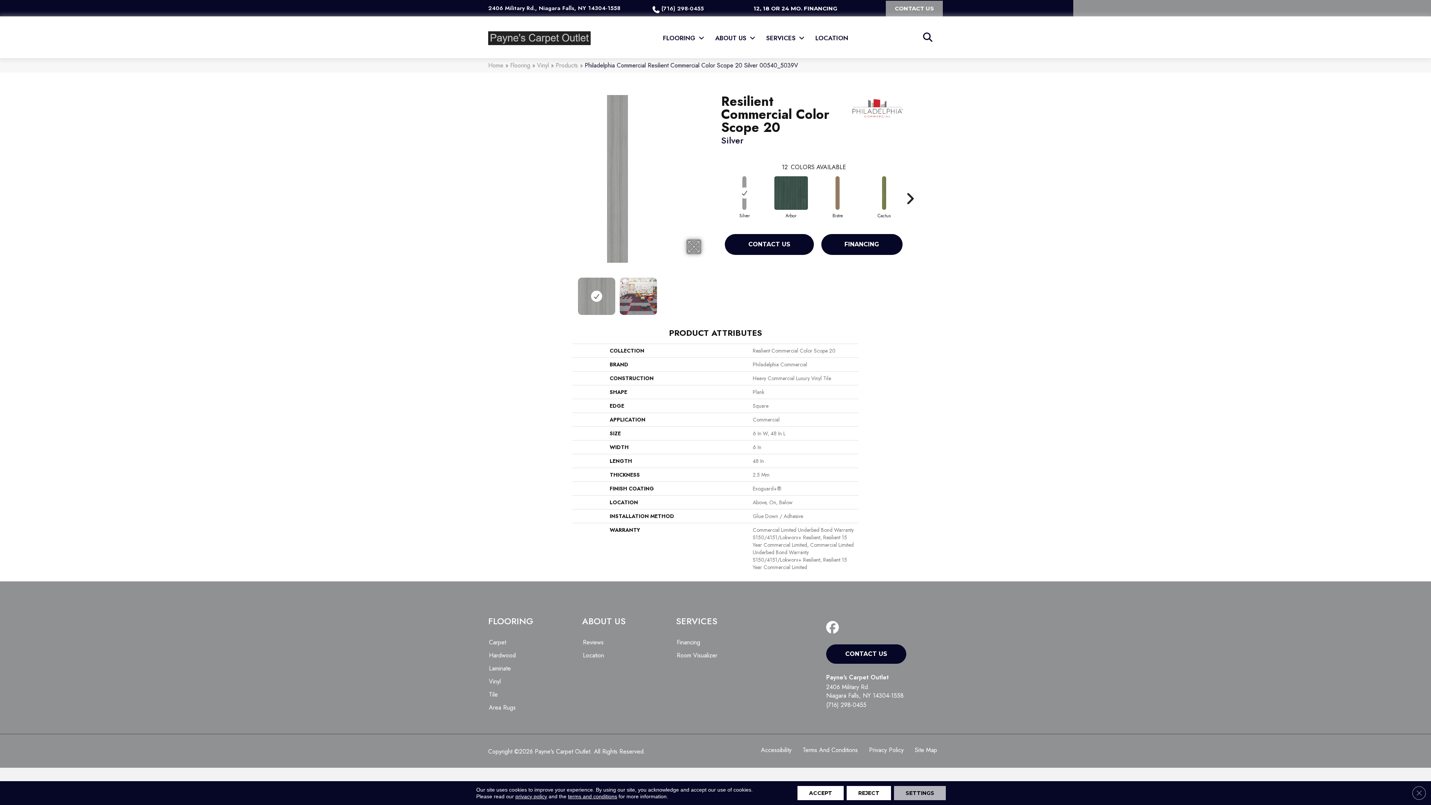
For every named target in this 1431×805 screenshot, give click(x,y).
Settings (920, 793)
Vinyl (543, 65)
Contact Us (769, 244)
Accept (820, 793)
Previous (528, 292)
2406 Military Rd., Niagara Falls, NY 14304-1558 (554, 8)
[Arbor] (791, 193)
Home (495, 65)
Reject (868, 793)
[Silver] (744, 193)
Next (706, 292)
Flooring (520, 65)
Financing (861, 244)
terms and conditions (592, 796)
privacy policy (531, 796)
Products (567, 65)
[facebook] (834, 628)
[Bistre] (837, 193)
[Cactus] (884, 193)
